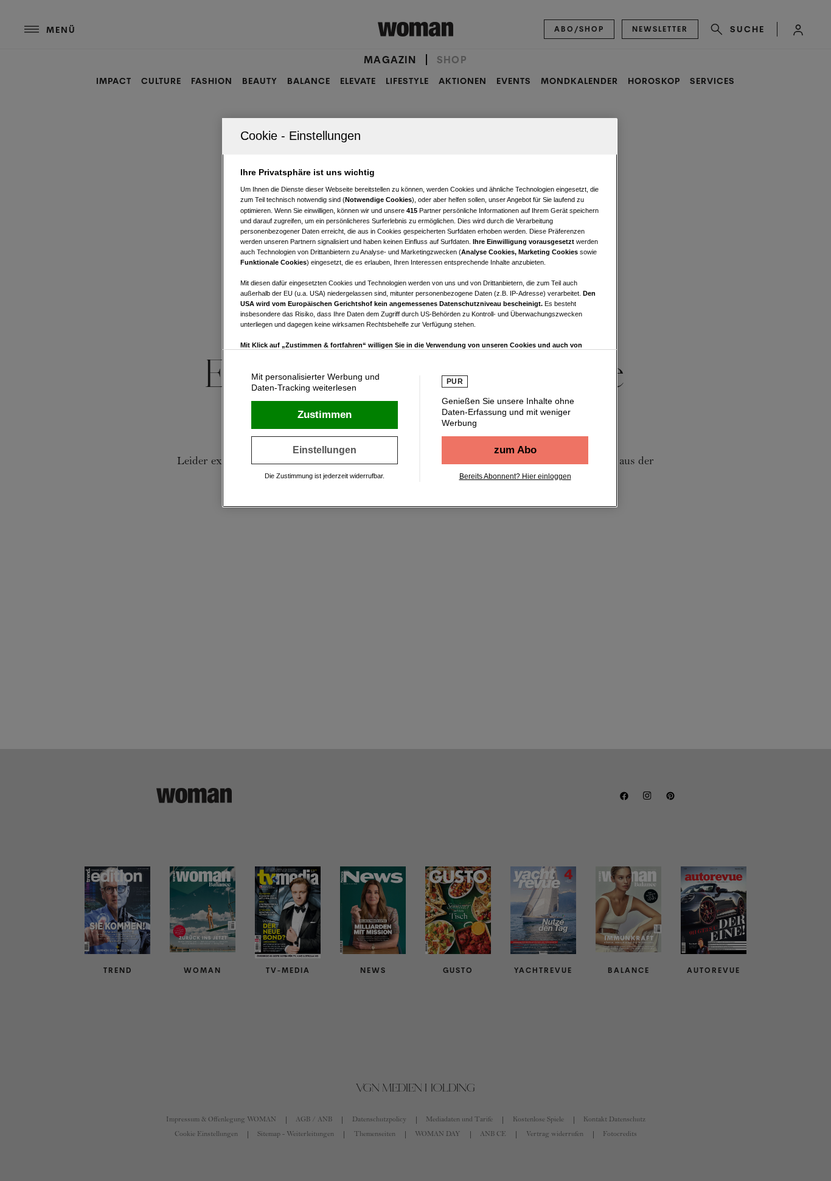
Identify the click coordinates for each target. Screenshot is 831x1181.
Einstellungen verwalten (324, 450)
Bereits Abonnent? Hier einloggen (515, 476)
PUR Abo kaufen (515, 450)
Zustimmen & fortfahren (324, 415)
